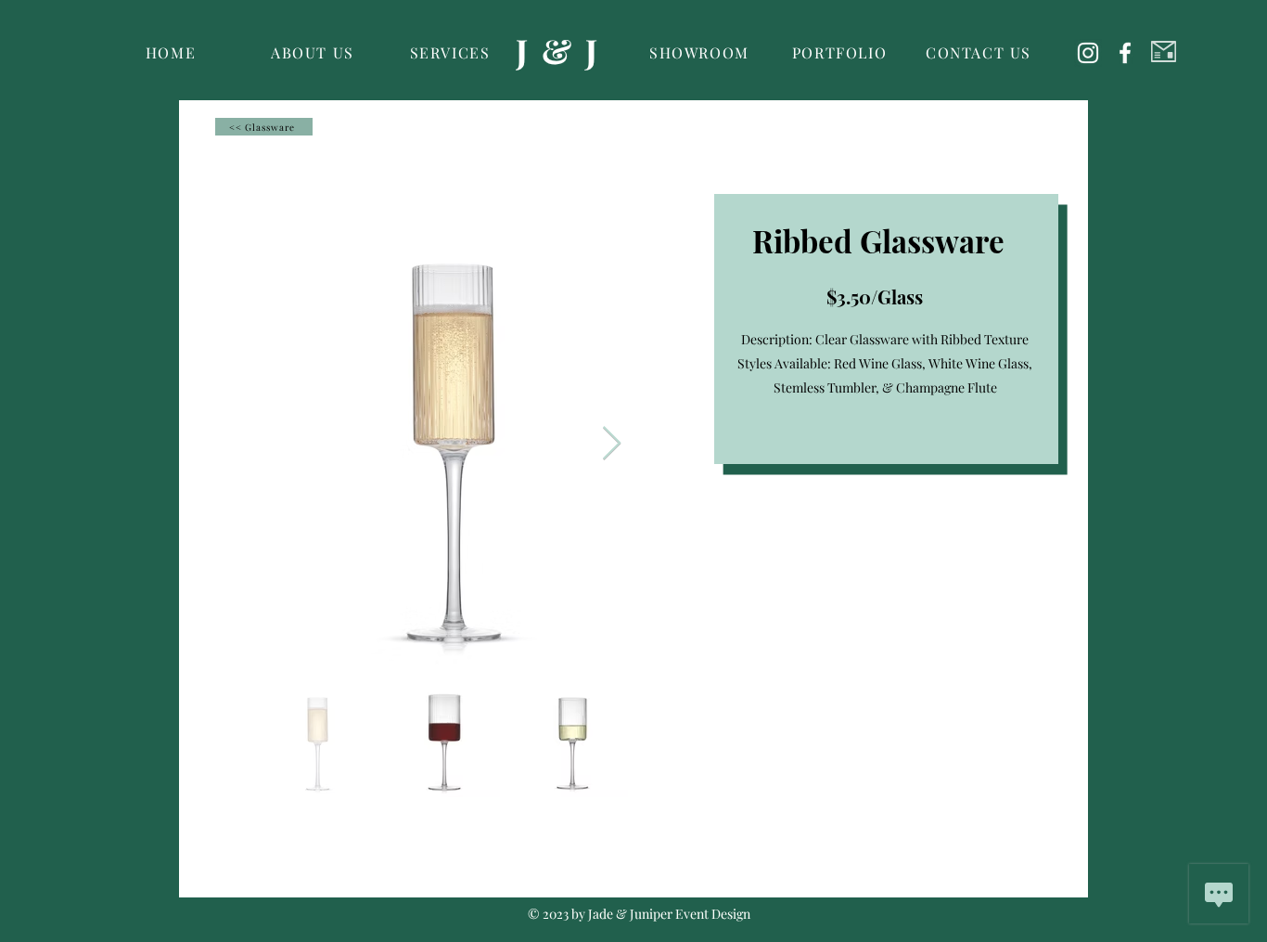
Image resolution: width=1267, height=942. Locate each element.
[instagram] (1088, 53)
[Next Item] (611, 444)
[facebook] (1125, 53)
